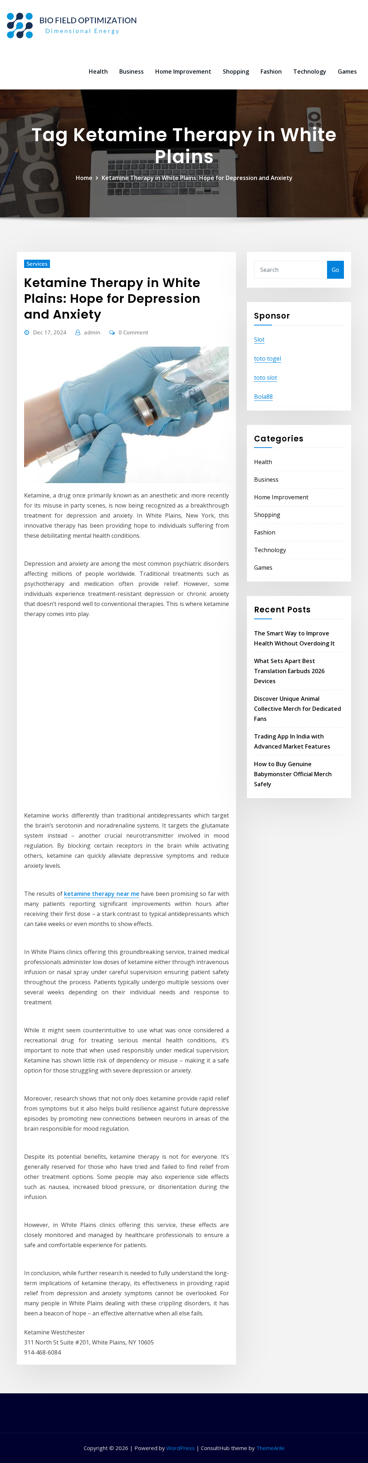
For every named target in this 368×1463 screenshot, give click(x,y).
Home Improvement (183, 71)
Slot (259, 339)
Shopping (236, 71)
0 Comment (133, 332)
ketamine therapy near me (101, 894)
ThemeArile (270, 1448)
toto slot (265, 377)
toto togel (267, 358)
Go (335, 270)
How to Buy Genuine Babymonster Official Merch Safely (293, 774)
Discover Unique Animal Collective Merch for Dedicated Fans (297, 709)
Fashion (271, 71)
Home (84, 178)
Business (131, 71)
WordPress (180, 1448)
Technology (309, 71)
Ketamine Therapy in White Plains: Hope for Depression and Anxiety (197, 178)
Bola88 (263, 397)
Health (98, 71)
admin (92, 332)
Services (37, 263)
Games (347, 71)
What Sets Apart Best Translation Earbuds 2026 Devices (289, 671)
